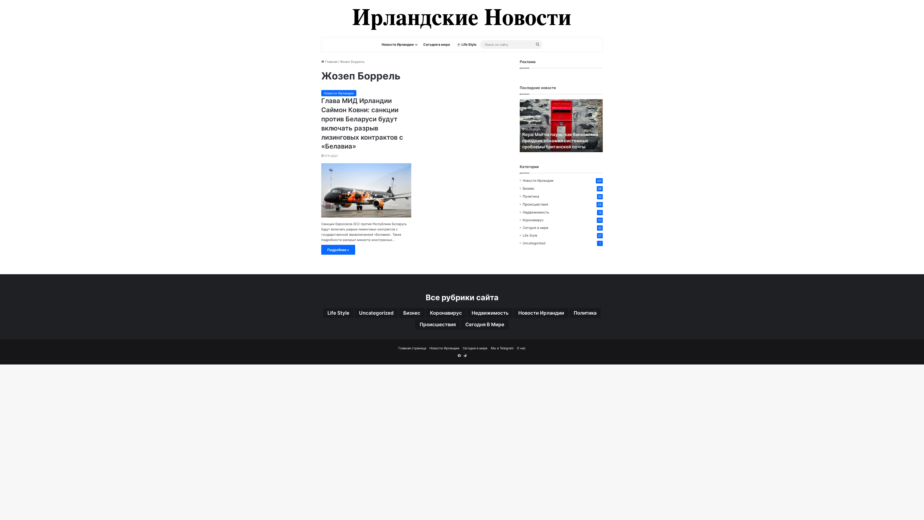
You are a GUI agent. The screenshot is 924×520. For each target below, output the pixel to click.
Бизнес (528, 188)
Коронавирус (533, 220)
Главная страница (412, 348)
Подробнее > (338, 250)
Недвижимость (536, 212)
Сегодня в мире (436, 44)
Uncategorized (534, 243)
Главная (330, 62)
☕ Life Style (466, 44)
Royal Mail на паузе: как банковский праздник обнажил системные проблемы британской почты (560, 140)
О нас (521, 348)
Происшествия (535, 204)
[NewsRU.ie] (462, 18)
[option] (561, 125)
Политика (531, 196)
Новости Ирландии (398, 44)
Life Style (530, 235)
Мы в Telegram (502, 348)
